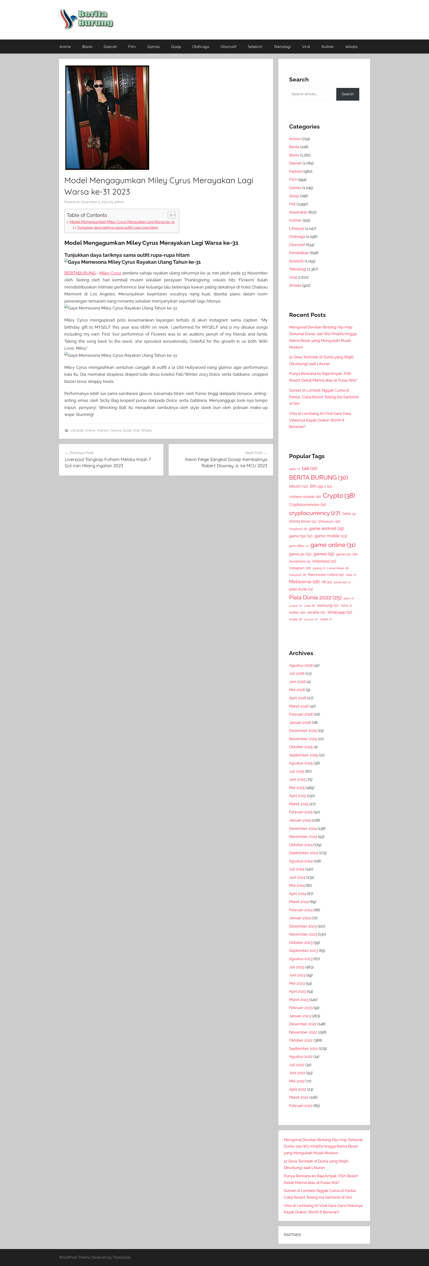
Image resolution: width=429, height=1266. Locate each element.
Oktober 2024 (301, 845)
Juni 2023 (297, 975)
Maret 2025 (299, 804)
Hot (292, 204)
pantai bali (342, 582)
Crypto (339, 495)
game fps (301, 536)
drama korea (302, 521)
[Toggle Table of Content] (169, 215)
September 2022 (303, 1048)
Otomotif (228, 46)
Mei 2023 (297, 983)
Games (153, 46)
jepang (319, 568)
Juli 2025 (296, 771)
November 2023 (303, 934)
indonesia (324, 561)
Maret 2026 (299, 706)
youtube (311, 619)
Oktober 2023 (301, 942)
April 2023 (297, 991)
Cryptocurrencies (307, 504)
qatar (349, 598)
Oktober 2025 (301, 747)
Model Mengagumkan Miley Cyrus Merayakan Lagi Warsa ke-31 (122, 222)
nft (327, 582)
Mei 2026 (297, 689)
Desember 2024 (303, 828)
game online (332, 544)
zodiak (326, 619)
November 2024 (303, 836)
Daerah (110, 46)
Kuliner (328, 46)
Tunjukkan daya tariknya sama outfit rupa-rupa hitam (117, 227)
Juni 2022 (297, 1073)
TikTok (346, 605)
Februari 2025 (301, 812)
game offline (298, 546)
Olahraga (200, 46)
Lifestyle (77, 430)
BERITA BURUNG (318, 477)
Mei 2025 (297, 787)
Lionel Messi (338, 568)
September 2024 (303, 853)
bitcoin (298, 486)
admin (119, 202)
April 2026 (297, 698)
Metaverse (304, 581)
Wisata (351, 46)
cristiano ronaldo (305, 496)
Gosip (176, 46)
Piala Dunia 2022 (315, 597)
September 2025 (303, 755)
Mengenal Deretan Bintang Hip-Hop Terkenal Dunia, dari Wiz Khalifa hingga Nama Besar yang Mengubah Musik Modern (323, 1146)
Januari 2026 (300, 722)
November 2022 (303, 1032)
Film (132, 46)
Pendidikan (299, 253)
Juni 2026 (297, 681)
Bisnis (87, 46)
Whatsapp (339, 612)
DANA (349, 514)
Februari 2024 (301, 910)
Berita (294, 147)
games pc (347, 554)
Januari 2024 (300, 918)
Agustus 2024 (301, 861)
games (323, 553)
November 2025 (303, 739)
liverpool (297, 575)
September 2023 (303, 950)
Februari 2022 (301, 1105)
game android (326, 528)
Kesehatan (298, 212)
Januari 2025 (300, 820)
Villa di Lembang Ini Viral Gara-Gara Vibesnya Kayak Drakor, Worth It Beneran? (320, 420)
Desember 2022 (303, 1024)
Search (348, 94)
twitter (297, 612)
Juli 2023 (296, 967)
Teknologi (282, 46)
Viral (306, 46)
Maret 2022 (299, 1097)
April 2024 (297, 893)
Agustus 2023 (301, 959)
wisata (295, 619)
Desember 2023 (303, 926)
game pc (300, 554)
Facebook (298, 529)
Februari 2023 (301, 1007)
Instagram (300, 568)
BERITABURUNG (80, 273)
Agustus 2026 (301, 665)
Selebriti (255, 46)
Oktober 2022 (301, 1040)
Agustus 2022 (301, 1056)
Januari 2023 (300, 1016)
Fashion (103, 430)
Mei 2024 (297, 885)
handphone (299, 561)
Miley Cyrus (110, 273)
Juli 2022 (296, 1065)
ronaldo (295, 605)
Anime (65, 46)
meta (351, 575)
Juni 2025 (297, 779)
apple (294, 469)
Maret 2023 (299, 999)
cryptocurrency (314, 513)
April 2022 (297, 1089)
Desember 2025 (303, 730)
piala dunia (301, 589)
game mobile (331, 535)
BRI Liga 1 (321, 486)
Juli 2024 (296, 869)
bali (309, 468)
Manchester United (326, 575)
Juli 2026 (297, 673)
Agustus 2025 (301, 763)
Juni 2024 (297, 877)
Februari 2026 (301, 714)
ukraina (316, 612)
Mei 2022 (297, 1081)
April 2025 (297, 795)
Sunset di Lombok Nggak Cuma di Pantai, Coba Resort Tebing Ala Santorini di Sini (324, 397)
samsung (328, 605)
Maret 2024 (299, 901)
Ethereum (329, 521)
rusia (309, 605)
